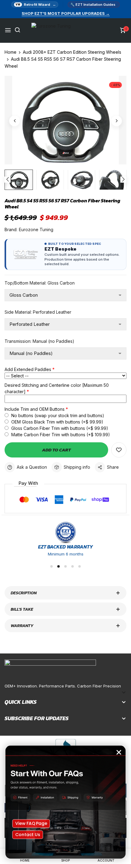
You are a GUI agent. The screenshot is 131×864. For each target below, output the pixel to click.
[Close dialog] (119, 752)
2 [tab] (58, 566)
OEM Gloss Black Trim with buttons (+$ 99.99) (56, 421)
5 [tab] (79, 566)
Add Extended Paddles (28, 369)
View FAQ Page (31, 823)
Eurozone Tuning (36, 229)
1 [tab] (51, 566)
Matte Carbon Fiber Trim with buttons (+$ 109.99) (60, 434)
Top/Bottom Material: (40, 282)
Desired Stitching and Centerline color (57, 388)
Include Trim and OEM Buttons (35, 409)
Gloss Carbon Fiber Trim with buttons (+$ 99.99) (59, 428)
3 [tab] (65, 566)
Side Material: (38, 312)
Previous (8, 180)
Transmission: (39, 341)
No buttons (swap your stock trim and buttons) (57, 415)
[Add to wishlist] (118, 449)
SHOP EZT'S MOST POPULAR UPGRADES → (66, 13)
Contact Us (27, 835)
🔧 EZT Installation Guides (92, 4)
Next (123, 180)
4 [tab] (72, 566)
